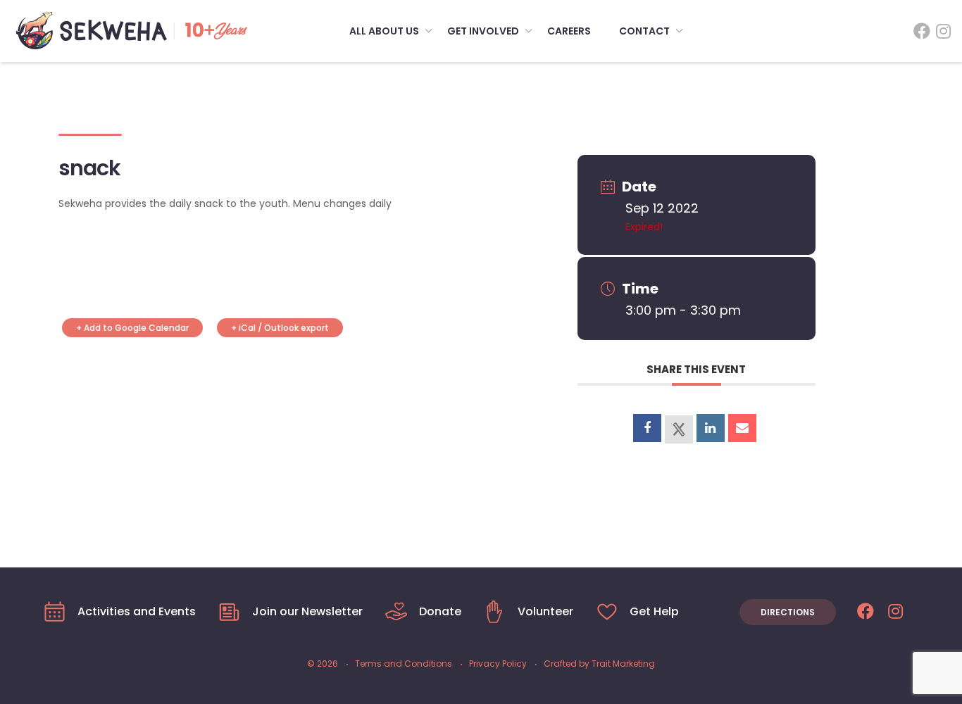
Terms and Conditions (403, 664)
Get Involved (483, 31)
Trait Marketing (623, 664)
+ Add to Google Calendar (132, 328)
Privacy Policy (498, 664)
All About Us (384, 31)
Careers (569, 31)
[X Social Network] (679, 429)
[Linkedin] (710, 428)
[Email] (742, 428)
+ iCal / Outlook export (280, 328)
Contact (644, 31)
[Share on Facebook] (647, 428)
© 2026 (322, 664)
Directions (788, 612)
